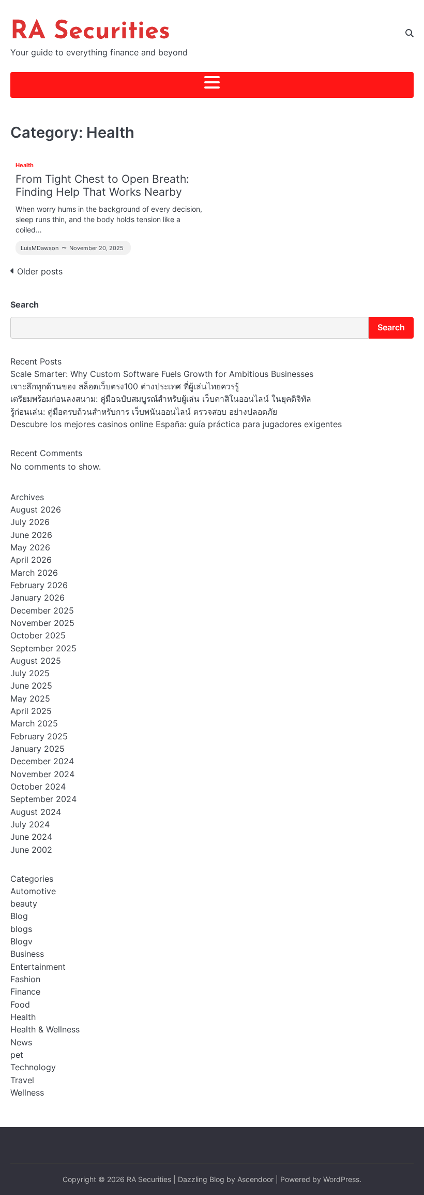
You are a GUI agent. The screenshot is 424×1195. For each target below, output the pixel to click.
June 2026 (31, 535)
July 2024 (30, 824)
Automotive (33, 891)
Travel (22, 1080)
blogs (21, 929)
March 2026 (34, 573)
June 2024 (31, 837)
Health (25, 165)
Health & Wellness (45, 1029)
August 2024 (35, 812)
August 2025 (35, 661)
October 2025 (38, 635)
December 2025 (42, 611)
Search (24, 304)
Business (27, 954)
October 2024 (38, 787)
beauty (23, 904)
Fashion (25, 979)
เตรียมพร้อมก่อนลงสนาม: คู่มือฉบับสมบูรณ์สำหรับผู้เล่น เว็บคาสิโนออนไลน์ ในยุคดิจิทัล (160, 399)
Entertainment (38, 967)
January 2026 (37, 598)
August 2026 (35, 510)
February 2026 (39, 585)
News (21, 1042)
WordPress (341, 1179)
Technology (33, 1067)
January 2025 (37, 749)
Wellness (27, 1093)
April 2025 (31, 711)
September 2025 (43, 648)
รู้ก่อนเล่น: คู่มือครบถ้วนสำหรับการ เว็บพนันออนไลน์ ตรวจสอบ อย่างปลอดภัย (143, 412)
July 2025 (30, 673)
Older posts (40, 271)
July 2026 (30, 522)
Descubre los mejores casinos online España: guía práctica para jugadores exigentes (176, 424)
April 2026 (31, 560)
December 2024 (42, 761)
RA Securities (90, 32)
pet (16, 1055)
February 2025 (39, 736)
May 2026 (30, 547)
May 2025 (30, 699)
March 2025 (34, 723)
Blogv (21, 941)
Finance (25, 992)
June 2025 (31, 686)
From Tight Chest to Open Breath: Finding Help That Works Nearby (102, 185)
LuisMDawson (39, 248)
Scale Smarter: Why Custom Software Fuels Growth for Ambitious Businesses (161, 374)
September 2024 (43, 799)
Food (20, 1005)
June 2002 (31, 850)
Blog (19, 916)
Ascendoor (255, 1179)
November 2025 (42, 623)
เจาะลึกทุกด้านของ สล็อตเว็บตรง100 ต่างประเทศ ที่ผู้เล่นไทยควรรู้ (124, 386)
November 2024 (42, 774)
